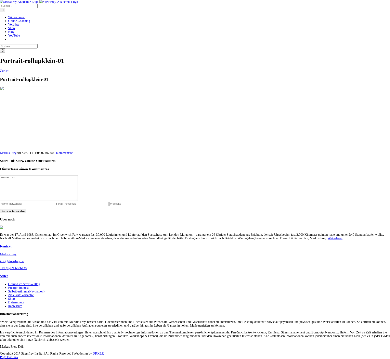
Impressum (15, 306)
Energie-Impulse (18, 287)
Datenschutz (16, 302)
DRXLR (98, 353)
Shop (11, 298)
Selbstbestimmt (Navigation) (26, 291)
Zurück (4, 70)
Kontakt (5, 246)
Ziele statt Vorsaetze (21, 295)
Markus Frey (8, 153)
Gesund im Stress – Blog (24, 284)
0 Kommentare (63, 153)
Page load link (9, 357)
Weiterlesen (335, 238)
